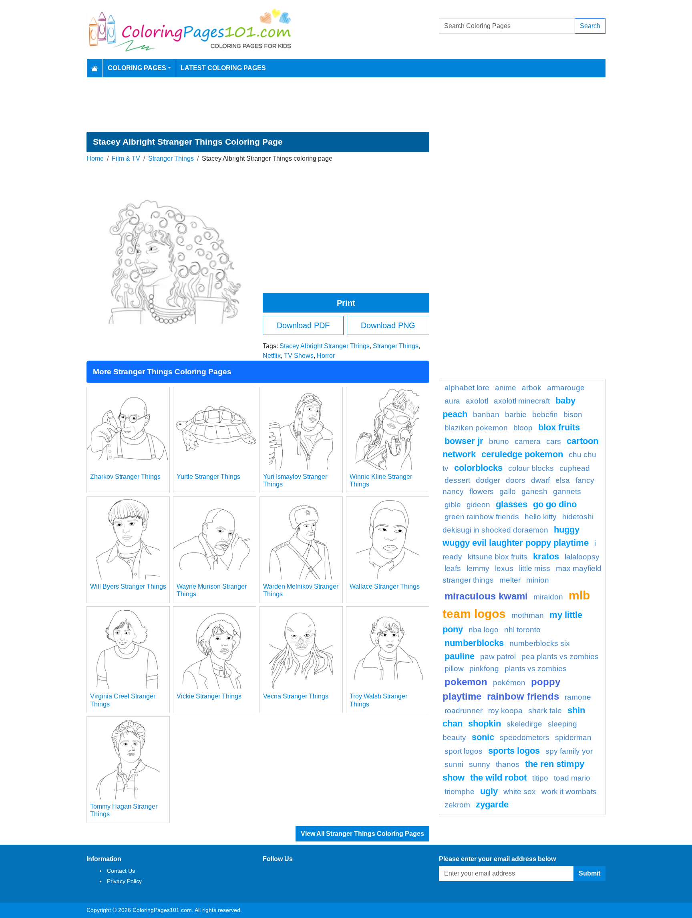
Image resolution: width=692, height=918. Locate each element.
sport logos (464, 751)
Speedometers (524, 737)
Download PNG (388, 325)
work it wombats (569, 791)
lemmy (478, 568)
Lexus (504, 568)
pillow (454, 668)
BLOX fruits (559, 427)
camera (528, 441)
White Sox (519, 791)
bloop (523, 428)
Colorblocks (478, 468)
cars (553, 441)
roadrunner (464, 710)
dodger (488, 480)
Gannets (567, 491)
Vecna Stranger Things (295, 696)
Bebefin (545, 414)
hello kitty (541, 516)
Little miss (534, 568)
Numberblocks (474, 643)
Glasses (511, 504)
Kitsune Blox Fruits (497, 557)
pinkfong (484, 668)
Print (346, 303)
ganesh (534, 491)
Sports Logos (514, 751)
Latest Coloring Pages (223, 68)
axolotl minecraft (522, 401)
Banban (486, 414)
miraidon (548, 597)
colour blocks (531, 468)
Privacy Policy (124, 881)
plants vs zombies (536, 668)
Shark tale (545, 710)
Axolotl (477, 401)
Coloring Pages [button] (137, 68)
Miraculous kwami (486, 596)
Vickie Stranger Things (209, 696)
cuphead (574, 468)
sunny (479, 764)
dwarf (540, 480)
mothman (527, 615)
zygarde (492, 804)
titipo (540, 778)
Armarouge (566, 387)
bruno (499, 441)
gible (453, 504)
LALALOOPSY (582, 557)
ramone (578, 697)
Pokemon (466, 681)
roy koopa (505, 710)
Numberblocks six (539, 643)
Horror (326, 355)
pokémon (509, 682)
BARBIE (516, 414)
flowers (481, 491)
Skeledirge (524, 724)
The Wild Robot (498, 778)
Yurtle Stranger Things (208, 476)
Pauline (460, 656)
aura (452, 401)
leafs (453, 568)
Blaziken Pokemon (476, 428)
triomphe (460, 791)
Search (590, 25)
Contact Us (121, 871)
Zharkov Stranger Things (125, 476)
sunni (454, 764)
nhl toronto (522, 629)
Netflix (272, 355)
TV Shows (299, 355)
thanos (507, 764)
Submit (589, 873)
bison (572, 414)
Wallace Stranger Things (385, 586)
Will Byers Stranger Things (128, 586)
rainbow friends (523, 696)
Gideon (478, 504)
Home (95, 158)
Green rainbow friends (482, 516)
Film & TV (126, 158)
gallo (507, 491)
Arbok (531, 387)
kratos (546, 556)
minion (537, 580)
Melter (510, 580)
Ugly (489, 791)
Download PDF (303, 325)
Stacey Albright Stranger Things (325, 346)
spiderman (573, 737)
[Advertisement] (346, 105)
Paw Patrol (498, 656)
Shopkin (484, 723)
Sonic (483, 737)
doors (515, 480)
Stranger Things (171, 158)
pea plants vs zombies (560, 656)
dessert (457, 480)
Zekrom (457, 805)
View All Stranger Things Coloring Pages (362, 833)
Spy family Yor (569, 751)
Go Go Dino (555, 504)
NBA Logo (484, 629)
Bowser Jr (464, 441)
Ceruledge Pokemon (522, 454)
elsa (562, 480)
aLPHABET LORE (467, 387)
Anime (505, 387)
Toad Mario (572, 778)
